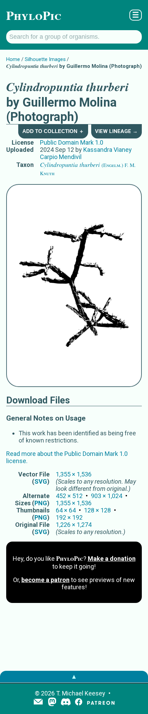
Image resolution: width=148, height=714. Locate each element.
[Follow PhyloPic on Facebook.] (78, 702)
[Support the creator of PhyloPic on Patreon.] (101, 702)
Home (13, 59)
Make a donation (112, 558)
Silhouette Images (45, 59)
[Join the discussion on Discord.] (66, 702)
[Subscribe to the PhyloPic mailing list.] (38, 702)
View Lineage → (116, 131)
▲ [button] (74, 676)
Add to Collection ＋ (53, 131)
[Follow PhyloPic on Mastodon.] (52, 702)
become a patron (45, 579)
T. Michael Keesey (80, 693)
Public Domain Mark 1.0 (71, 142)
